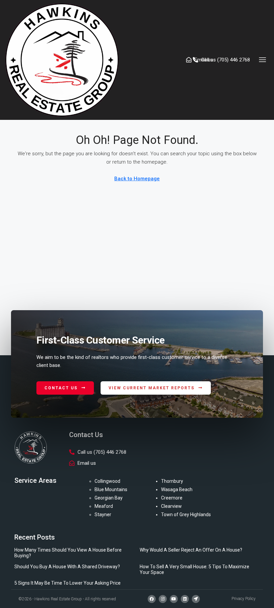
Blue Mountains (111, 489)
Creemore (171, 497)
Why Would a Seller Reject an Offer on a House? (191, 550)
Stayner (103, 514)
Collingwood (107, 481)
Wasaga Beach (176, 489)
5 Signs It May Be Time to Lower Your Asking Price (67, 583)
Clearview (171, 506)
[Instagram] (163, 599)
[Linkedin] (185, 599)
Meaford (104, 506)
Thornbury (172, 481)
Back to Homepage (137, 179)
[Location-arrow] (196, 599)
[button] (263, 60)
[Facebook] (152, 599)
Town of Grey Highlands (186, 514)
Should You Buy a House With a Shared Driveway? (67, 566)
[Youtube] (174, 599)
